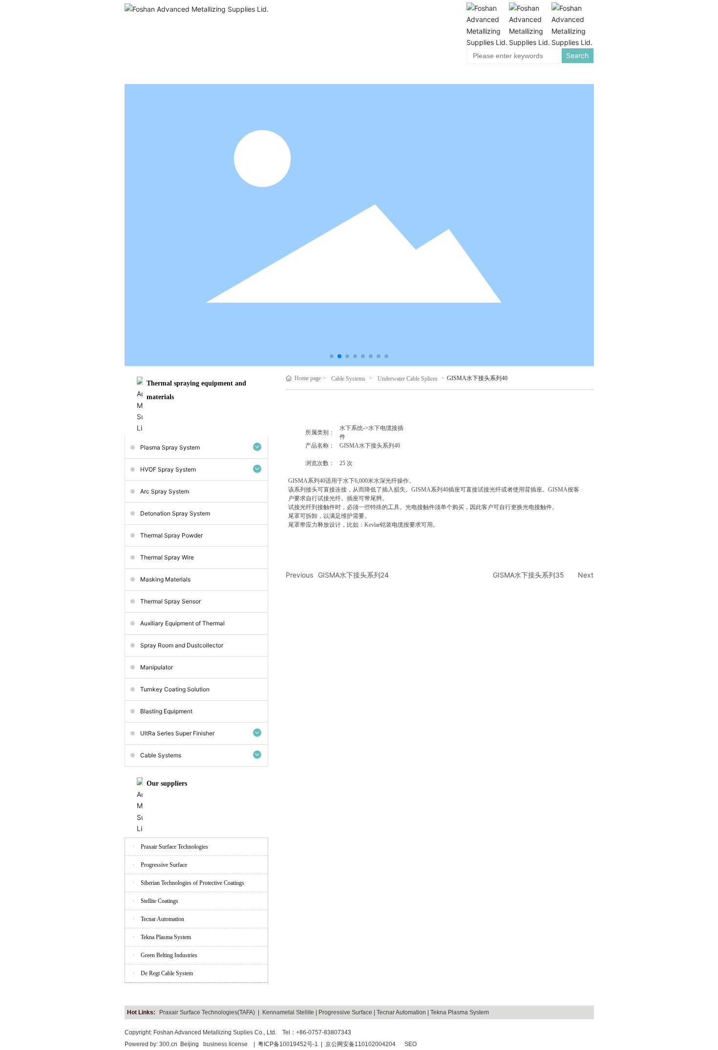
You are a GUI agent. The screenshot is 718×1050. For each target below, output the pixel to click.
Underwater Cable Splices (408, 378)
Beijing (189, 1044)
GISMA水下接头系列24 (353, 575)
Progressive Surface (164, 864)
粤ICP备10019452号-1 (288, 1044)
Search (577, 55)
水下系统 (351, 428)
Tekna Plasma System (166, 937)
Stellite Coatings (159, 901)
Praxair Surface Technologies (174, 846)
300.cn (168, 1044)
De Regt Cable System (167, 973)
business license (225, 1044)
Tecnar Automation (162, 919)
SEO (410, 1044)
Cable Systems (348, 378)
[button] (332, 356)
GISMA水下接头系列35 (528, 575)
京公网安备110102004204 (360, 1044)
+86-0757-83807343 (323, 1032)
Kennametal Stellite (288, 1012)
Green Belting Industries (169, 955)
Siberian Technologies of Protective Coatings (192, 882)
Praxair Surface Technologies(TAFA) (207, 1012)
